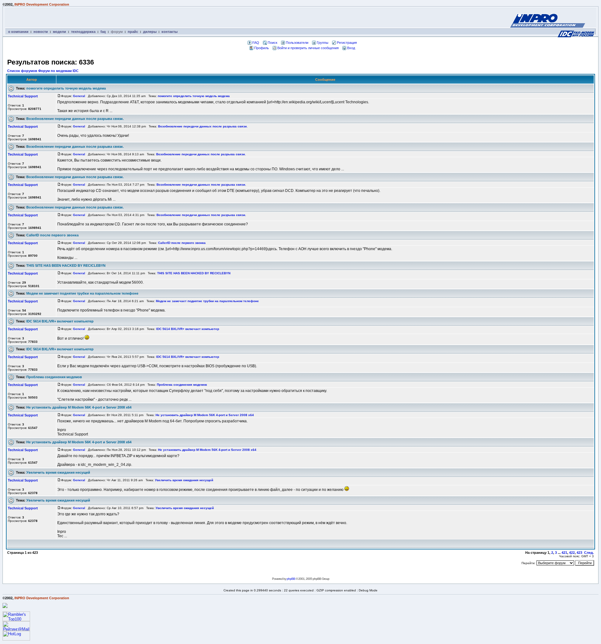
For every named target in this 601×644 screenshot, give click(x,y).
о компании (18, 31)
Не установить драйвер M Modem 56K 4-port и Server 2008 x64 (78, 407)
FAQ (255, 42)
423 (579, 552)
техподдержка (83, 31)
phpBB (291, 578)
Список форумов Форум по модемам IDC (43, 71)
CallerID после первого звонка (52, 235)
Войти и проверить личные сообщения (308, 48)
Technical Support (23, 96)
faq (103, 31)
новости (40, 31)
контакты (169, 31)
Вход (351, 48)
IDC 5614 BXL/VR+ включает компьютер (60, 321)
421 (564, 552)
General (79, 96)
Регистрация (347, 42)
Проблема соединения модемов (54, 377)
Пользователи (297, 42)
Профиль (261, 48)
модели (59, 31)
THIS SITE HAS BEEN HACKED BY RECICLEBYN (65, 265)
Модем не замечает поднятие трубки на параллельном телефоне (82, 293)
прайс (133, 31)
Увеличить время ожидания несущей (58, 472)
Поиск (272, 42)
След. (589, 552)
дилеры (150, 31)
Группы (322, 42)
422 (572, 552)
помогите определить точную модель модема (66, 88)
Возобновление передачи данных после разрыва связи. (75, 119)
